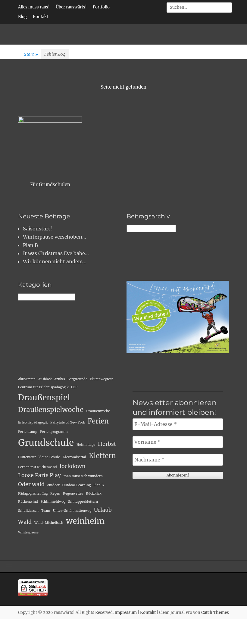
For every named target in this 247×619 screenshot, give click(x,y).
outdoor (53, 485)
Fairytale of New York (67, 422)
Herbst (107, 444)
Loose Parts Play (39, 475)
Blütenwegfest (101, 379)
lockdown (73, 466)
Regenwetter (73, 494)
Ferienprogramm (54, 432)
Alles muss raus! (34, 7)
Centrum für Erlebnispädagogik (43, 387)
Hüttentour (27, 457)
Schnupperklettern (83, 502)
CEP (74, 387)
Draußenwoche (98, 411)
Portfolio (101, 7)
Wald (25, 522)
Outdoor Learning (76, 485)
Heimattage (86, 445)
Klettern (102, 456)
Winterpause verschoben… (54, 237)
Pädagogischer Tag (33, 494)
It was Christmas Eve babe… (56, 253)
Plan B (30, 245)
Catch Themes (215, 612)
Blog (22, 16)
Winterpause (28, 532)
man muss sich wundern (83, 476)
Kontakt (40, 16)
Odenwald (31, 484)
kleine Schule (49, 457)
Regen (55, 494)
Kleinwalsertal (74, 457)
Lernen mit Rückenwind (37, 467)
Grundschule (46, 442)
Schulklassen (28, 511)
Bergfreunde (77, 379)
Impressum (125, 612)
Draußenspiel (44, 397)
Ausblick (45, 379)
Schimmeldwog (53, 502)
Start (31, 54)
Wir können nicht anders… (54, 261)
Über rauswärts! (71, 7)
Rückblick (93, 494)
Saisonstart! (37, 229)
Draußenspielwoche (50, 409)
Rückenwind (28, 502)
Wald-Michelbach (48, 523)
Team (45, 511)
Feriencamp (27, 432)
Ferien (98, 421)
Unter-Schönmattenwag (72, 511)
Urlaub (103, 510)
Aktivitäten (27, 379)
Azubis (59, 379)
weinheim (85, 521)
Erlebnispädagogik (33, 422)
